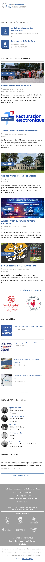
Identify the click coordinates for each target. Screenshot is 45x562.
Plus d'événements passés (29, 290)
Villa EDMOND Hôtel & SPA (13, 89)
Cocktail (6, 182)
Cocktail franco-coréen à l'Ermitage (18, 176)
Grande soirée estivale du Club (16, 85)
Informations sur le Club (22, 538)
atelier (6, 136)
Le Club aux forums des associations (22, 29)
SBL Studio (29, 509)
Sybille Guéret (15, 408)
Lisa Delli (12, 424)
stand (15, 36)
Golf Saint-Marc (18, 44)
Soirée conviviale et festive (13, 91)
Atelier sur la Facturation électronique (20, 130)
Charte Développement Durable (22, 541)
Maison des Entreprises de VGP (14, 134)
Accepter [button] (17, 559)
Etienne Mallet (15, 441)
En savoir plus (27, 559)
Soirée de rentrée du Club (23, 41)
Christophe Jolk (15, 433)
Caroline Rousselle (16, 416)
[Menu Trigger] (40, 4)
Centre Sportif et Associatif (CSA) (25, 34)
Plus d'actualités (22, 392)
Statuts (22, 544)
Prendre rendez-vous (21, 475)
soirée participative (20, 47)
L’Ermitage (7, 179)
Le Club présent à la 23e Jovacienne (18, 265)
